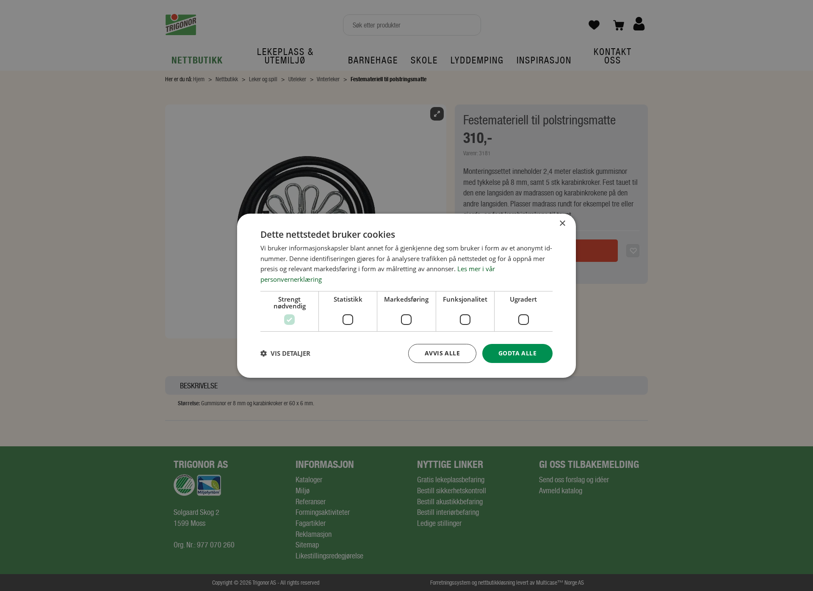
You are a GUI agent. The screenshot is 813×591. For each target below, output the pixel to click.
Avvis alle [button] (442, 353)
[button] (285, 353)
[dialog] (406, 295)
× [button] (562, 223)
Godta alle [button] (517, 353)
